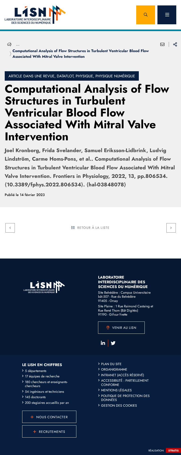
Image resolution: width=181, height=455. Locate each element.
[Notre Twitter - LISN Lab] (113, 343)
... (18, 44)
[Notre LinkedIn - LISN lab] (103, 343)
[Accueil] (9, 44)
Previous (10, 228)
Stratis (173, 450)
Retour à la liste (93, 227)
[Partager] (175, 44)
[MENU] (166, 14)
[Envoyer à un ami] (162, 44)
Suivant (171, 228)
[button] (145, 14)
